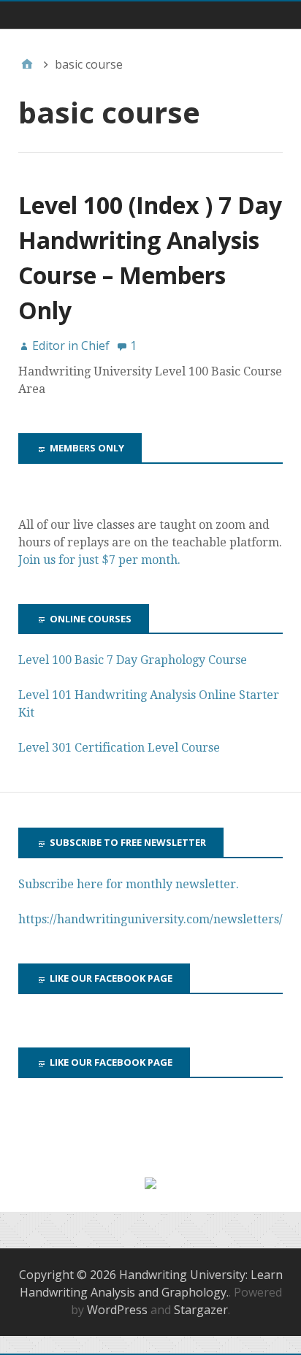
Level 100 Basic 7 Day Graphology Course (132, 660)
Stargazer (201, 1310)
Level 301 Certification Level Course (119, 748)
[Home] (27, 64)
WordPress (117, 1310)
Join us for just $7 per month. (100, 560)
